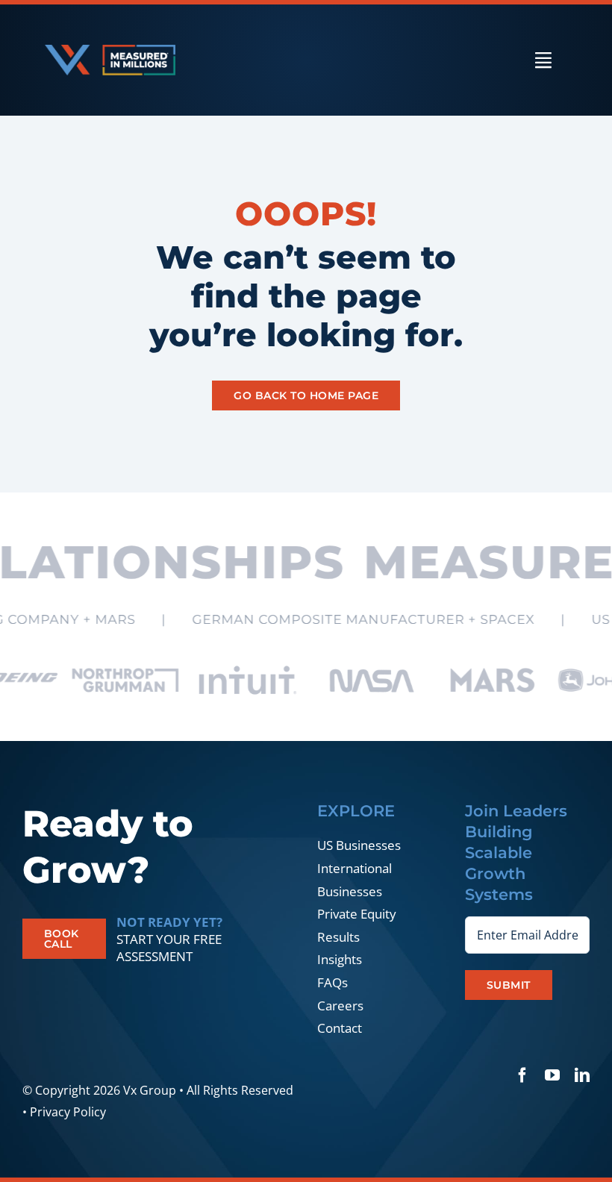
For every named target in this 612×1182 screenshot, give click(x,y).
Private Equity (356, 913)
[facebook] (522, 1075)
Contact (339, 1027)
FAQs (332, 982)
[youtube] (552, 1075)
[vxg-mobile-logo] (110, 51)
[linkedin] (582, 1075)
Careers (340, 1005)
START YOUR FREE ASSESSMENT (169, 948)
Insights (339, 959)
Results (338, 936)
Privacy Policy (68, 1112)
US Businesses (359, 845)
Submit (509, 985)
